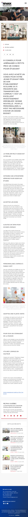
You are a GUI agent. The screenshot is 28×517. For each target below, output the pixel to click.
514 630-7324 (8, 494)
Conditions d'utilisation (20, 512)
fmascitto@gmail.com (12, 497)
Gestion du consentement (14, 513)
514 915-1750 (8, 495)
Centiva (17, 515)
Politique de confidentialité (8, 512)
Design (7, 44)
